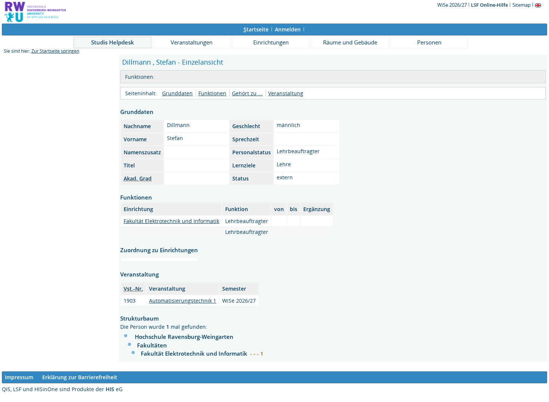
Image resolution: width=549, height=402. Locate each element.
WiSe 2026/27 (452, 4)
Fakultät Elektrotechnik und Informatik (171, 221)
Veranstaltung (285, 93)
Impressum (19, 377)
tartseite (256, 29)
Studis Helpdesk (112, 42)
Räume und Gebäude (350, 42)
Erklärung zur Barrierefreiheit (79, 377)
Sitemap (521, 4)
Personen (429, 42)
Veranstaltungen (192, 42)
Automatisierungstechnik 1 (182, 300)
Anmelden (288, 29)
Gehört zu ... (247, 93)
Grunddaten (177, 93)
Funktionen (212, 93)
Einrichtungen (271, 42)
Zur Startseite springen (55, 51)
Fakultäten (152, 345)
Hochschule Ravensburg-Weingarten (184, 336)
